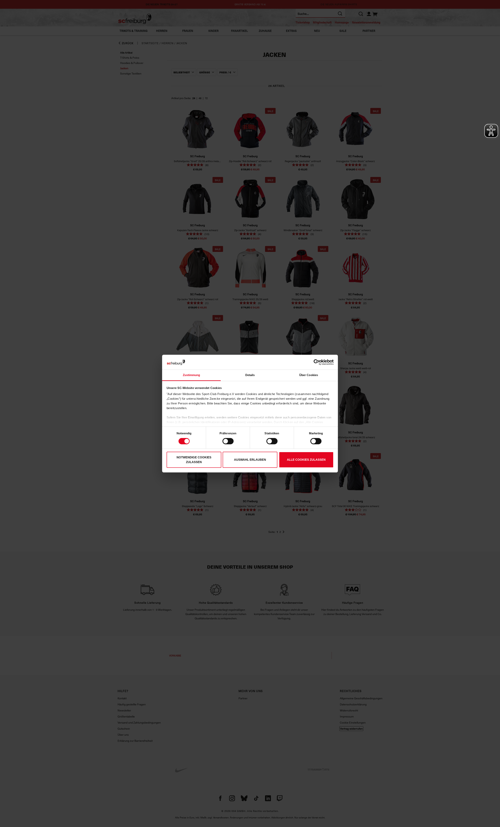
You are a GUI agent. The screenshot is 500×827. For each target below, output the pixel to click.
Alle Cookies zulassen (306, 459)
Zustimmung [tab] (191, 375)
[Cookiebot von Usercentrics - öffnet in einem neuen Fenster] (316, 362)
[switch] (228, 441)
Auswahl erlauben (250, 459)
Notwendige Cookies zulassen (194, 460)
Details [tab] (250, 375)
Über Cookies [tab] (308, 375)
